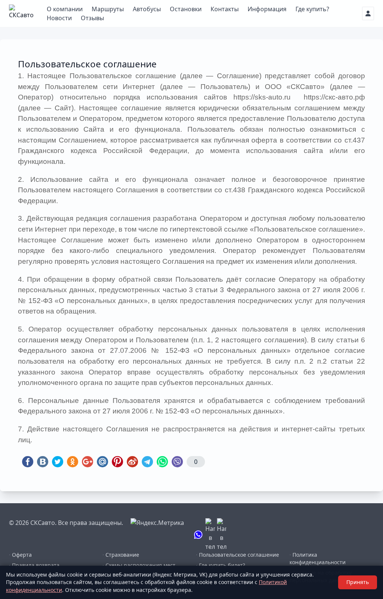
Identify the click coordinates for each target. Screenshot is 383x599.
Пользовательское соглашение (237, 554)
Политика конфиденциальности (317, 558)
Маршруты (108, 9)
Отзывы (92, 18)
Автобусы (147, 9)
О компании (65, 9)
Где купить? (312, 9)
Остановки (186, 9)
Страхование (120, 554)
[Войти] (368, 13)
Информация (267, 9)
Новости (59, 18)
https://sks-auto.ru (265, 97)
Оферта (20, 554)
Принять (357, 582)
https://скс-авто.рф (334, 97)
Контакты (225, 9)
